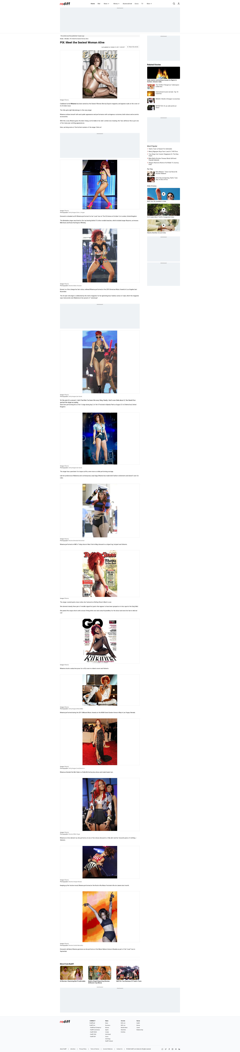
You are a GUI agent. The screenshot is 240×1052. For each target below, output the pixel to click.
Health (138, 1023)
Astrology (107, 1038)
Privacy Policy (82, 1049)
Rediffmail (92, 1023)
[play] (163, 194)
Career (138, 1027)
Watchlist (123, 1029)
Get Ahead (108, 1034)
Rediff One (92, 1025)
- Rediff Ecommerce (95, 1029)
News (105, 3)
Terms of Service (94, 1049)
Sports (107, 1029)
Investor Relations (108, 1049)
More (148, 3)
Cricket (107, 1032)
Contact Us (119, 1049)
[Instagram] (172, 1049)
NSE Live (123, 1025)
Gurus (136, 3)
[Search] (173, 3)
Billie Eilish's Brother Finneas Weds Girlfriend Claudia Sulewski (162, 159)
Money (116, 3)
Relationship (139, 1029)
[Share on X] (165, 1049)
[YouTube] (176, 1049)
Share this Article (133, 47)
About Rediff (63, 1049)
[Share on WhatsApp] (162, 1049)
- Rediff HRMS (93, 1032)
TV (142, 3)
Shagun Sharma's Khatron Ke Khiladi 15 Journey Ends (164, 163)
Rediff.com (133, 1049)
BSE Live (123, 1023)
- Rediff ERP (93, 1036)
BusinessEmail (127, 3)
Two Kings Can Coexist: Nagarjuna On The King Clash (163, 155)
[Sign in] (178, 3)
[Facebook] (169, 1049)
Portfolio (123, 1032)
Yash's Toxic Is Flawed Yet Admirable (160, 149)
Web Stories (151, 186)
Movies (67, 38)
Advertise (72, 1049)
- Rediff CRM (93, 1034)
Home (93, 3)
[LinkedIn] (179, 1049)
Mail (99, 3)
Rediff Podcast (109, 1041)
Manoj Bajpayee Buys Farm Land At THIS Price (163, 151)
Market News (124, 1027)
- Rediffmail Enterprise (95, 1027)
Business (107, 1025)
